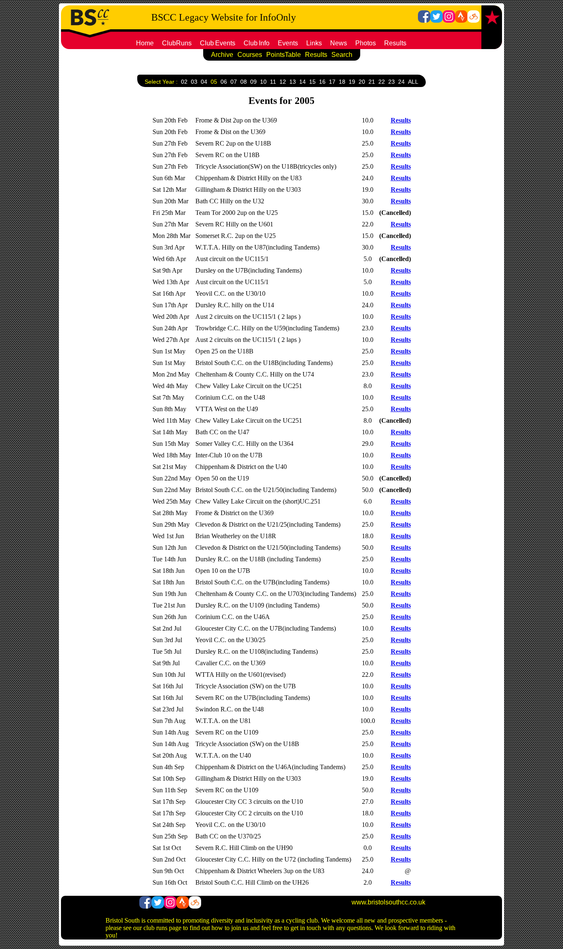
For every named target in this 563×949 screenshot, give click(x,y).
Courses (249, 54)
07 (233, 81)
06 (224, 81)
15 (312, 81)
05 (214, 81)
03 (194, 81)
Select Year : (161, 81)
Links (314, 43)
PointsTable (283, 54)
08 (243, 81)
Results (395, 43)
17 (332, 81)
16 (322, 81)
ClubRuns (177, 43)
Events (288, 43)
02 (184, 81)
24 (401, 81)
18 (342, 81)
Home (145, 43)
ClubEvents (217, 43)
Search (341, 54)
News (338, 43)
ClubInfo (257, 43)
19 (352, 81)
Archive (222, 54)
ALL (413, 81)
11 (273, 81)
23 (391, 81)
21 (371, 81)
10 (263, 81)
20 (362, 81)
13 (292, 81)
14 (302, 81)
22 (381, 81)
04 (204, 81)
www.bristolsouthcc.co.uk (388, 902)
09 (253, 81)
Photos (365, 43)
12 (282, 81)
